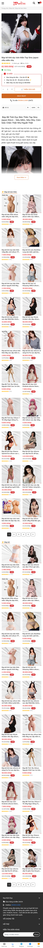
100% (33, 107)
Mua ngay (21, 96)
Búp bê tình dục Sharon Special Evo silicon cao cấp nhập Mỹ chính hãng (11, 453)
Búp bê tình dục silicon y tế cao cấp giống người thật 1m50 (11, 487)
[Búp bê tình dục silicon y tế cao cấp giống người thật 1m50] (11, 474)
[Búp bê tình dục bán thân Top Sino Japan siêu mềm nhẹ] (22, 33)
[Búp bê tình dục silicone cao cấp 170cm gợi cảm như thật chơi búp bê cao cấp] (31, 554)
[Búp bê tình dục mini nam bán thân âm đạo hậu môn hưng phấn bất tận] (11, 507)
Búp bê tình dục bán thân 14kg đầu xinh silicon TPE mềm (11, 252)
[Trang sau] (33, 534)
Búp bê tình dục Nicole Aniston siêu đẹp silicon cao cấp (30, 319)
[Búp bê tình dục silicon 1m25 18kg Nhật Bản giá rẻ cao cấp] (31, 507)
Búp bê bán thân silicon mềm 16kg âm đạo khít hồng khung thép (10, 217)
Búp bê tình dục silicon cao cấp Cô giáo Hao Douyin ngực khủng (31, 871)
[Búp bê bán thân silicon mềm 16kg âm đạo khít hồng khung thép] (11, 203)
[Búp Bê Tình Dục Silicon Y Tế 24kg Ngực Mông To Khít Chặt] (11, 407)
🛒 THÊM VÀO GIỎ (28, 89)
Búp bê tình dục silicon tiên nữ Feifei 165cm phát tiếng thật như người (11, 703)
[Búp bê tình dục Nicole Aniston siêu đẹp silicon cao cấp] (31, 306)
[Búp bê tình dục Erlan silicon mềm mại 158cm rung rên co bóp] (31, 203)
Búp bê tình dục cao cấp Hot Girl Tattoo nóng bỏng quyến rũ (31, 487)
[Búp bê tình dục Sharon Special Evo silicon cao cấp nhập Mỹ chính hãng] (11, 440)
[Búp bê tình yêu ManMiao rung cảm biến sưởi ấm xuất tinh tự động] (31, 237)
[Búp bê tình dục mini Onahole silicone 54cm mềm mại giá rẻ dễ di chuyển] (31, 373)
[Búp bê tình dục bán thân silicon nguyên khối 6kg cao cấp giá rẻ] (11, 272)
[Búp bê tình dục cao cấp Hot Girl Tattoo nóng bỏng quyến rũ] (31, 474)
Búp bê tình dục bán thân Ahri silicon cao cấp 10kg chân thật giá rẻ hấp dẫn (31, 420)
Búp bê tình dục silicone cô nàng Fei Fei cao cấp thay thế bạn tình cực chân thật (31, 353)
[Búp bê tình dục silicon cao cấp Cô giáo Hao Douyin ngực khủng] (31, 858)
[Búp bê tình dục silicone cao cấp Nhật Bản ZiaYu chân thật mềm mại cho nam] (11, 306)
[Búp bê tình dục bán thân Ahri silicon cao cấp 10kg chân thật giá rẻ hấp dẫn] (31, 407)
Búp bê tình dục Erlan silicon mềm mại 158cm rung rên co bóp (30, 217)
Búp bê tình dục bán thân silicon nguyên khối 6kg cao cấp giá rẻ (10, 285)
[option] (22, 33)
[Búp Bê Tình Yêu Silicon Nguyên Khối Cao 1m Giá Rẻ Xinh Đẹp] (11, 373)
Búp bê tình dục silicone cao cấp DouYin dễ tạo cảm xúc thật (30, 453)
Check (36, 934)
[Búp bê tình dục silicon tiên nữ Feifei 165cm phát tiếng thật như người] (11, 690)
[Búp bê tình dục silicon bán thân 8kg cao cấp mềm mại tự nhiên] (11, 340)
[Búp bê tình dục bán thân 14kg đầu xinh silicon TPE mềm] (11, 237)
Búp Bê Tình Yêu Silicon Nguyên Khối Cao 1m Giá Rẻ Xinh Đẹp (10, 386)
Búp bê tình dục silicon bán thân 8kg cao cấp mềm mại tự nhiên (11, 353)
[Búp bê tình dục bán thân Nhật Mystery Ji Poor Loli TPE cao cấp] (11, 554)
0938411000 (23, 100)
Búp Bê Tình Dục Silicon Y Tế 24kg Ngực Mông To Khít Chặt (11, 420)
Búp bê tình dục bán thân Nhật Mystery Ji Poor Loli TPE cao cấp (10, 567)
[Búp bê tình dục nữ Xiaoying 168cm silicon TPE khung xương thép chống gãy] (31, 272)
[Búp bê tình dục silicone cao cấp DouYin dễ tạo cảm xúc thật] (31, 440)
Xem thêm (21, 177)
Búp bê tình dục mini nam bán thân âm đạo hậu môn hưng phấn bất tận (11, 521)
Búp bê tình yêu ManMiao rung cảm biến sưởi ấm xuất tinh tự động (31, 252)
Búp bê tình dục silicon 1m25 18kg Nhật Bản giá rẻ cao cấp (31, 521)
